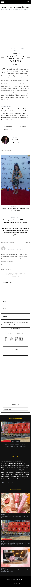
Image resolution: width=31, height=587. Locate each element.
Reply (5, 265)
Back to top (14, 583)
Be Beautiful (15, 441)
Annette (16, 64)
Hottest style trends (6, 120)
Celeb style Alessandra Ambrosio (14, 111)
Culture (3, 568)
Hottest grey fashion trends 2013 (19, 117)
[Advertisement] (15, 31)
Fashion (12, 49)
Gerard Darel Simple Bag (8, 115)
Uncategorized (18, 49)
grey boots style (21, 115)
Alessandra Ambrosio (7, 109)
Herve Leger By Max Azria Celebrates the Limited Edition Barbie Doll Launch (15, 220)
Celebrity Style (5, 49)
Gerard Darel (22, 113)
